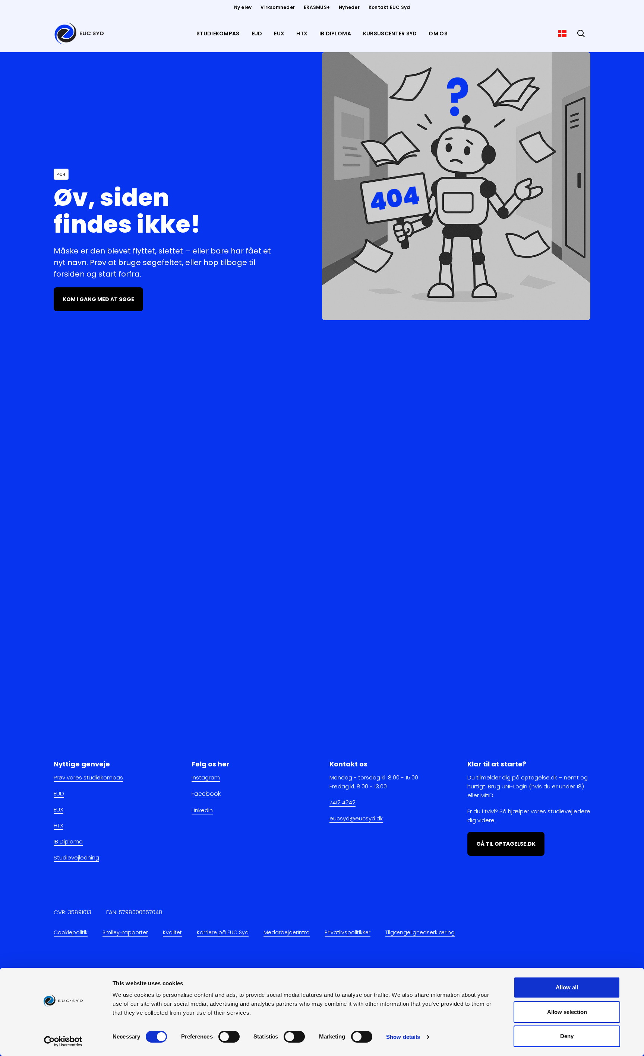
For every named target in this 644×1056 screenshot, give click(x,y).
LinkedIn (202, 810)
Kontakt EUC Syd (389, 7)
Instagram (206, 777)
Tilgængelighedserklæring (420, 932)
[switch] (229, 1037)
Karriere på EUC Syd (223, 932)
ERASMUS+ (317, 7)
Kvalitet (172, 932)
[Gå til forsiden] (80, 33)
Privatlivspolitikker (347, 932)
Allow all (567, 987)
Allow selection (567, 1012)
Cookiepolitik (71, 932)
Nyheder (349, 7)
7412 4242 (342, 802)
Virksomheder (278, 7)
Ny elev (243, 7)
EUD (59, 793)
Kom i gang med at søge (98, 299)
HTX (58, 825)
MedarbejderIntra (286, 932)
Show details (403, 1037)
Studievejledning (76, 857)
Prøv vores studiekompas (88, 777)
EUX (58, 809)
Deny (567, 1036)
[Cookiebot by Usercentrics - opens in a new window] (63, 1041)
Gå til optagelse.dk (506, 844)
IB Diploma (68, 841)
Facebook (206, 793)
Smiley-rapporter (125, 932)
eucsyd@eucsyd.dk (356, 818)
